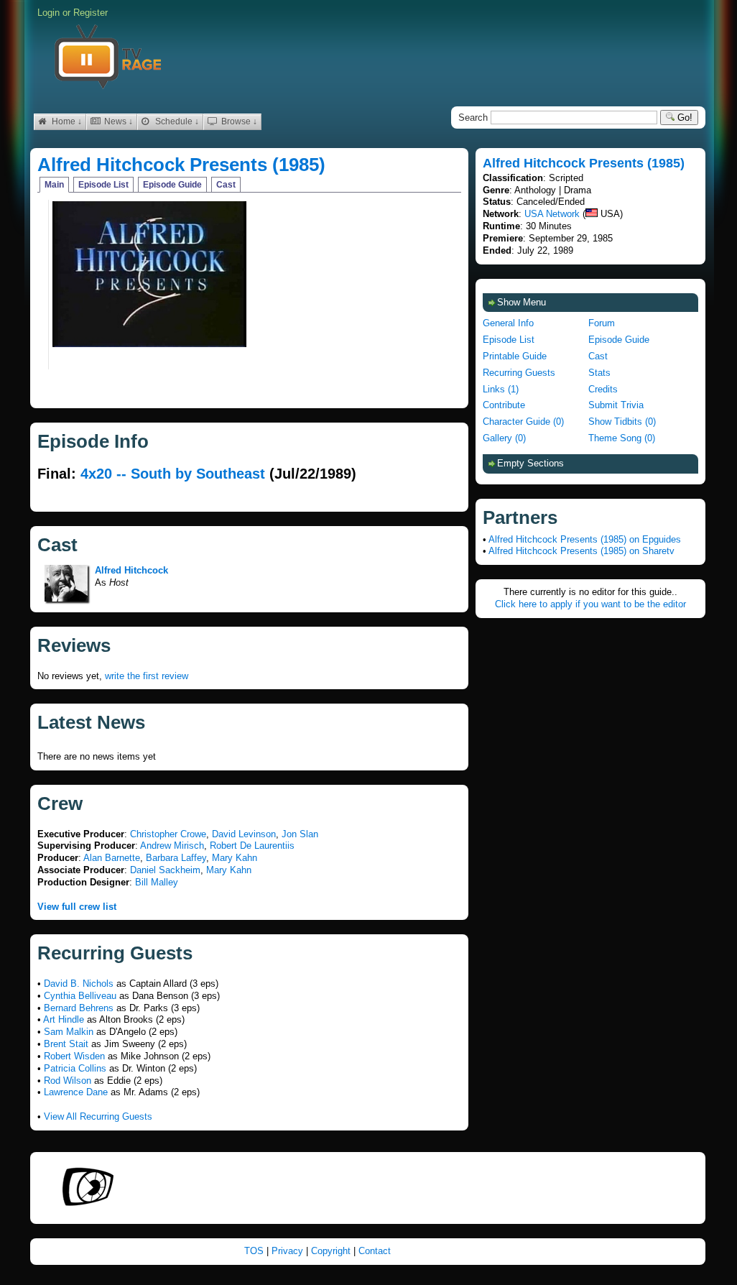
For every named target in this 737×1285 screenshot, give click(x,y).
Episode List (103, 185)
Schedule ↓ (176, 121)
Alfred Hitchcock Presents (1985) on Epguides (584, 539)
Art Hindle (63, 1019)
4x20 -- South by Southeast (172, 474)
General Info (508, 323)
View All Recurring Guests (98, 1116)
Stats (599, 372)
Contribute (504, 405)
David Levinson (244, 834)
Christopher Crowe (168, 834)
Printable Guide (515, 356)
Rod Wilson (67, 1080)
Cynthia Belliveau (80, 995)
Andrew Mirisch (172, 845)
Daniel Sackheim (165, 870)
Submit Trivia (616, 405)
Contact (374, 1250)
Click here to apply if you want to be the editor (590, 604)
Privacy (289, 1250)
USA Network (552, 213)
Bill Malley (156, 882)
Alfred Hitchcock (131, 570)
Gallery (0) (504, 438)
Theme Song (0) (621, 438)
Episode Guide (172, 185)
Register (90, 12)
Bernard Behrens (78, 1008)
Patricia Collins (75, 1068)
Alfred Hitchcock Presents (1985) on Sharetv (581, 550)
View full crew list (76, 906)
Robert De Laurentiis (252, 845)
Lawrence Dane (76, 1092)
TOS (255, 1250)
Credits (603, 389)
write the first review (146, 676)
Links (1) (501, 389)
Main (54, 185)
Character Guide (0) (523, 421)
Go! (683, 117)
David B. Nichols (78, 983)
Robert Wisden (74, 1056)
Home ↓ (66, 121)
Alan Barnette (111, 857)
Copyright (332, 1250)
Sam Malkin (68, 1031)
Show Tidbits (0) (622, 421)
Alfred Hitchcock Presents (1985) (181, 164)
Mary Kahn (234, 857)
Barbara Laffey (176, 857)
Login (48, 12)
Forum (601, 323)
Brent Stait (66, 1043)
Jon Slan (300, 834)
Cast (226, 185)
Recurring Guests (519, 372)
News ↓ (117, 121)
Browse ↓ (238, 121)
